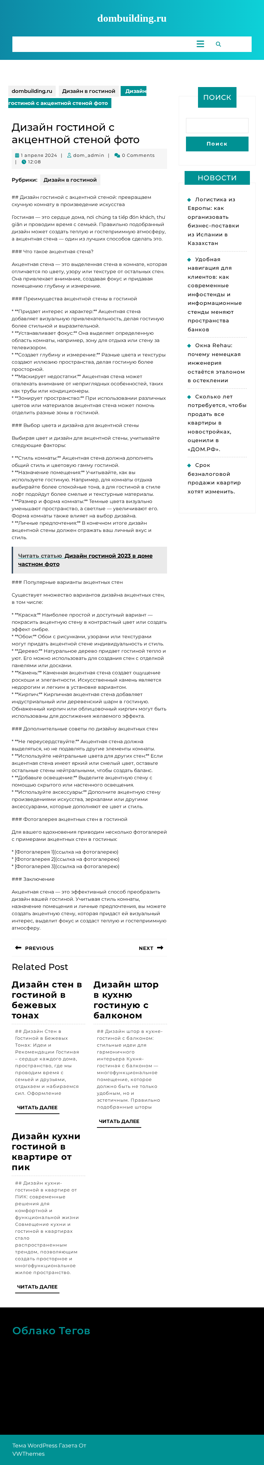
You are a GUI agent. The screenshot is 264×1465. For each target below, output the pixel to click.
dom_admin (88, 155)
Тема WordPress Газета (44, 1445)
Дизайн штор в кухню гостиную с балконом (126, 999)
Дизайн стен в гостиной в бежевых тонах (47, 999)
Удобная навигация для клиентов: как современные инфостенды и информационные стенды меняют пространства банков (215, 294)
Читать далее (38, 1109)
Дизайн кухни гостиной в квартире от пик (46, 1151)
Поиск (217, 97)
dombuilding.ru (132, 18)
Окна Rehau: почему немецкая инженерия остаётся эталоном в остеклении (216, 363)
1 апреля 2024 (39, 155)
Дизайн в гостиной (89, 91)
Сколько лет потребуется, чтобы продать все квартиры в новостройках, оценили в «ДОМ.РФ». (217, 422)
